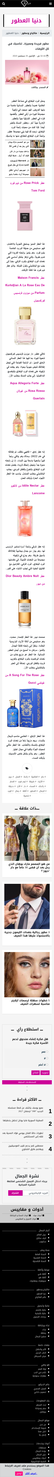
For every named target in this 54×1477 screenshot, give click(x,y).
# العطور (34, 791)
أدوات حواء (37, 1215)
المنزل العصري (40, 1389)
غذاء (44, 1330)
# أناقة (25, 791)
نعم (43, 1052)
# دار (26, 786)
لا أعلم (42, 1065)
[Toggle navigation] (50, 3)
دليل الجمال (41, 1455)
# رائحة (27, 777)
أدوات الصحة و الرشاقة (19, 1215)
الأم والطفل (41, 1349)
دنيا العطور (41, 1294)
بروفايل (43, 1412)
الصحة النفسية (39, 1258)
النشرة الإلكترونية (38, 1461)
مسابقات (42, 1448)
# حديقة (12, 786)
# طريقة (32, 782)
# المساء (33, 786)
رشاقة (43, 1333)
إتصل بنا (42, 1435)
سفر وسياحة (40, 1408)
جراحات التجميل (39, 1317)
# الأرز (19, 786)
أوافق (19, 1474)
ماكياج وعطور (29, 33)
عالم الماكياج (40, 1297)
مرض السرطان (40, 1356)
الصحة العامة (40, 1254)
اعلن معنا (42, 1431)
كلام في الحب (40, 1372)
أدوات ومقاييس (39, 1458)
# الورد (10, 791)
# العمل (18, 777)
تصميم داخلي (40, 1392)
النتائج (36, 1072)
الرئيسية (45, 33)
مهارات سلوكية (39, 1376)
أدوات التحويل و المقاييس (26, 1219)
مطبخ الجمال (40, 1337)
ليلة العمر (42, 1369)
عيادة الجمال (40, 1451)
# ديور (11, 777)
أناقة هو (42, 1277)
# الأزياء (41, 782)
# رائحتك (42, 786)
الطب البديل (41, 1353)
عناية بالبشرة (40, 1313)
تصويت (45, 1072)
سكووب (42, 1242)
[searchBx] (3, 3)
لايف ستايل (41, 1238)
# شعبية (27, 796)
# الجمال (42, 791)
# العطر (13, 782)
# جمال (18, 791)
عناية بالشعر (41, 1310)
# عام (43, 777)
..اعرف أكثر (31, 1473)
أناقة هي (42, 1274)
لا (45, 1058)
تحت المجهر (41, 1405)
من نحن (43, 1425)
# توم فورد (23, 782)
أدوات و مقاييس (27, 1209)
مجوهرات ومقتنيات (38, 1281)
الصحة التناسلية (39, 1261)
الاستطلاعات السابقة (27, 1082)
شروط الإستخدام (39, 1428)
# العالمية (35, 777)
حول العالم (41, 1235)
